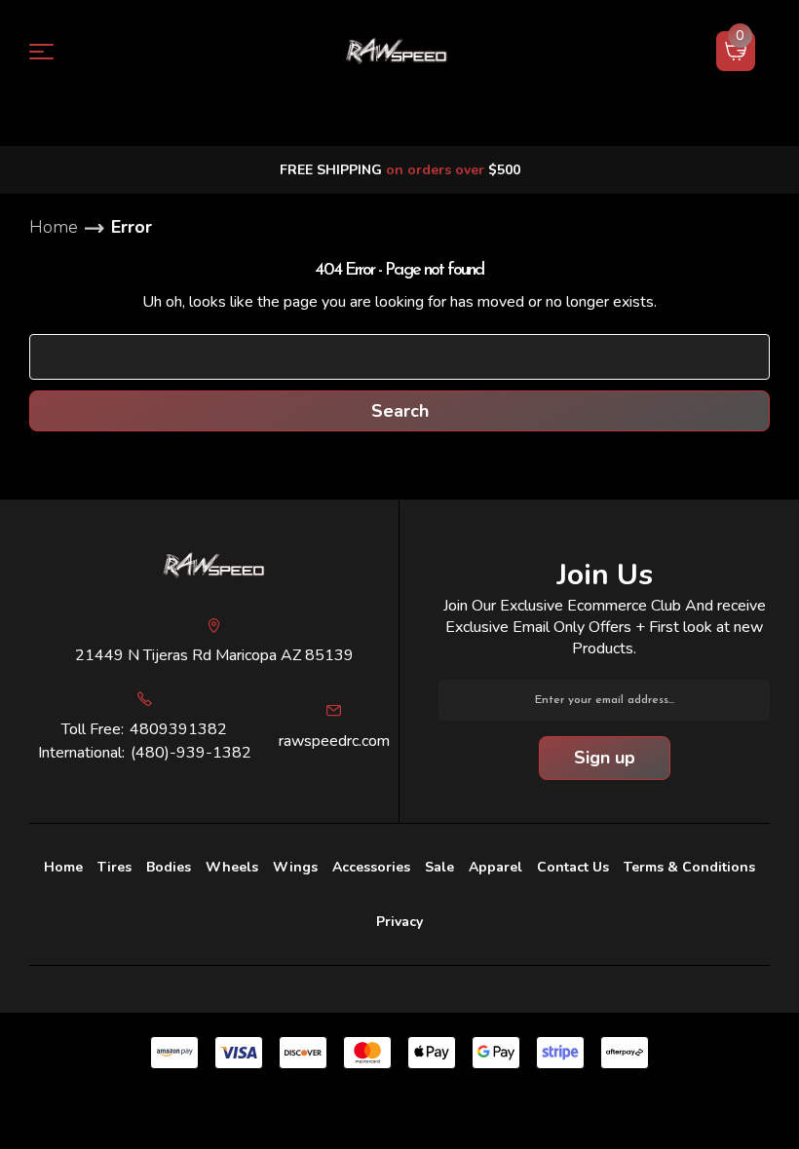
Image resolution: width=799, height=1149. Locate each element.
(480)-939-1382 (191, 752)
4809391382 (178, 729)
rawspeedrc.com (334, 741)
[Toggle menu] (53, 51)
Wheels (232, 867)
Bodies (168, 867)
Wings (295, 867)
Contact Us (573, 867)
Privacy (399, 921)
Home (63, 867)
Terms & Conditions (689, 867)
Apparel (495, 867)
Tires (114, 867)
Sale (439, 867)
